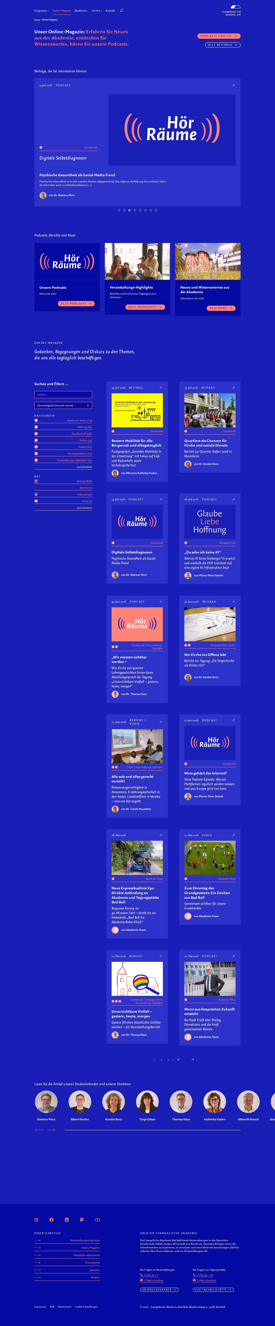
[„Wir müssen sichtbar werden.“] (161, 602)
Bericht (137, 720)
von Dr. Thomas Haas (134, 694)
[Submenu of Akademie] (87, 11)
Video (135, 724)
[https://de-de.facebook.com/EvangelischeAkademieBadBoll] (52, 1219)
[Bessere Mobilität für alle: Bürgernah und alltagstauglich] (161, 388)
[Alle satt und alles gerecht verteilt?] (161, 722)
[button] (128, 11)
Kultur (232, 645)
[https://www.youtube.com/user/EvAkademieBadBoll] (97, 1219)
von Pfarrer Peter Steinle (208, 575)
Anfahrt (95, 1277)
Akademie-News (154, 878)
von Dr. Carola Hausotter (136, 809)
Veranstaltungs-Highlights (154, 646)
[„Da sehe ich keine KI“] (234, 499)
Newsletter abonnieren (87, 1255)
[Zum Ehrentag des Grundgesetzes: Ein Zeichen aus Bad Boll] (234, 835)
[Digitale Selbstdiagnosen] (234, 85)
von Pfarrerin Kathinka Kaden (139, 473)
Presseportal (92, 1262)
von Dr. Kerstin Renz (206, 464)
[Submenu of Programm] (48, 11)
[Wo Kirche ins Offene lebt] (234, 602)
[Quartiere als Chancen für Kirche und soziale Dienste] (234, 388)
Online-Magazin (90, 1248)
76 (178, 1059)
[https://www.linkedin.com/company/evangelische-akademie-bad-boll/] (67, 1219)
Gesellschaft (91, 147)
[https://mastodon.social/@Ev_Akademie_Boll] (82, 1219)
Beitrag (136, 388)
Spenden (95, 1270)
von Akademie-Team (133, 930)
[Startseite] (231, 6)
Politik (130, 767)
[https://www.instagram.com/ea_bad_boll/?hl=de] (36, 1219)
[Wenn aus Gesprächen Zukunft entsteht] (234, 956)
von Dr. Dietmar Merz (62, 195)
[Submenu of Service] (101, 11)
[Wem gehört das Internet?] (234, 720)
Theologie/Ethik (227, 543)
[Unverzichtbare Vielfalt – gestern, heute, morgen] (161, 956)
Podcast (63, 85)
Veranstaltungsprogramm (85, 1240)
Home (37, 19)
